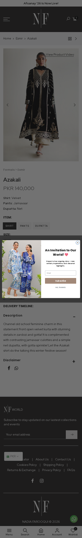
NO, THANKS (61, 287)
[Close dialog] (77, 242)
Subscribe (60, 280)
